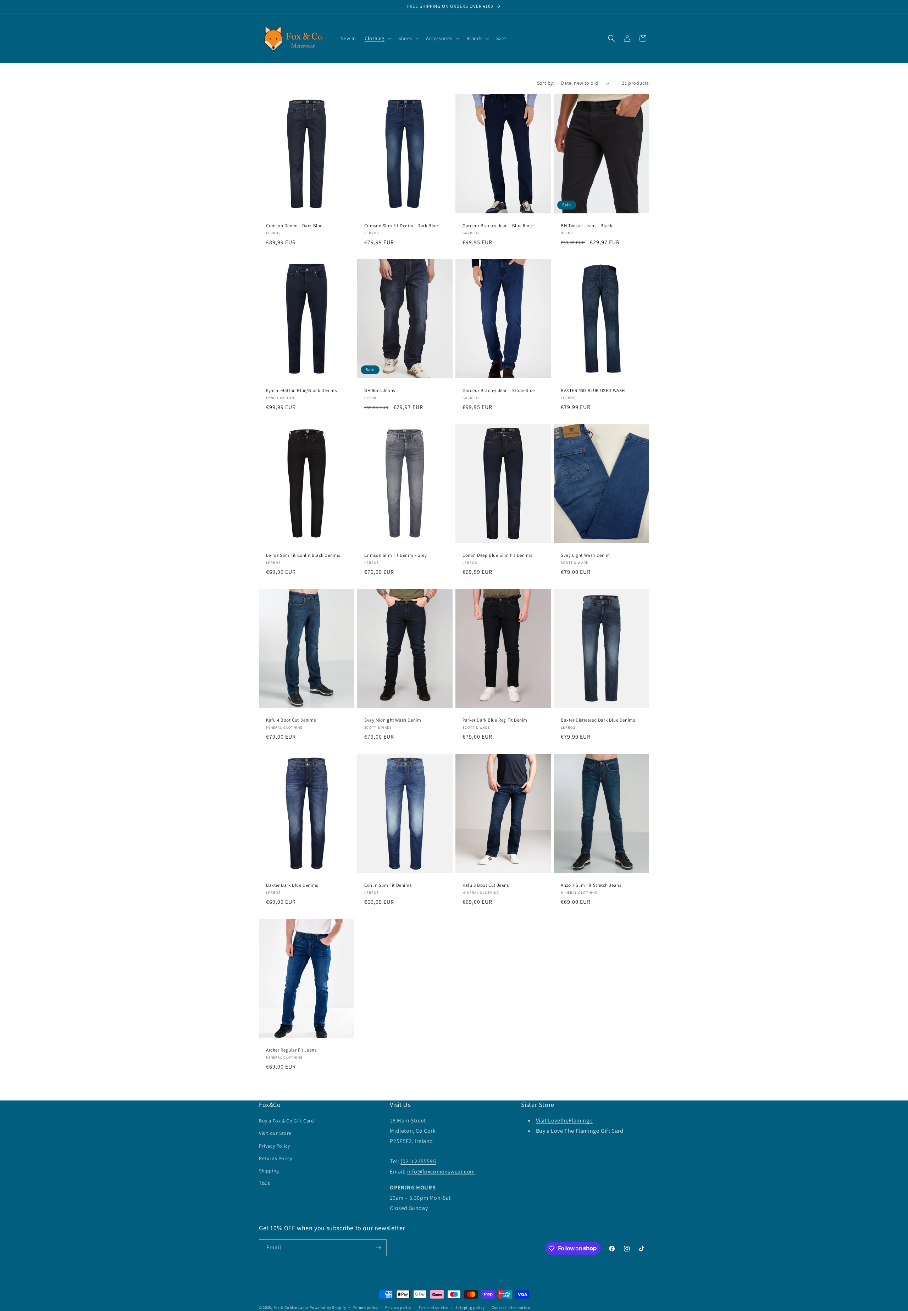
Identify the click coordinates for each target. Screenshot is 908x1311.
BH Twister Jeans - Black (586, 226)
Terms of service (433, 1307)
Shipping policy (470, 1307)
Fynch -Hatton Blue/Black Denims (301, 390)
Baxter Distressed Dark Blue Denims (598, 720)
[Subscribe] (378, 1247)
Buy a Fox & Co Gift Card (286, 1120)
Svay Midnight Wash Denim (392, 720)
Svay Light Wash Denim (585, 556)
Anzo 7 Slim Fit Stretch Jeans (591, 885)
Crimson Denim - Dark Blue (294, 226)
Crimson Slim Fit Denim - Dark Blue (401, 226)
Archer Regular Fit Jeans (291, 1050)
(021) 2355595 (418, 1161)
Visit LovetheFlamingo (564, 1120)
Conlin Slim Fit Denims (387, 885)
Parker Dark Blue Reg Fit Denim (495, 720)
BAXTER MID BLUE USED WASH (593, 390)
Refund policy (365, 1307)
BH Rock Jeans (379, 390)
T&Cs (264, 1183)
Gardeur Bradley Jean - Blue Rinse (498, 226)
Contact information (511, 1307)
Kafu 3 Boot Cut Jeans (486, 885)
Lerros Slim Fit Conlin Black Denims (303, 556)
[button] (377, 38)
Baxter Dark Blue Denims (292, 885)
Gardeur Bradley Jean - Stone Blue (499, 390)
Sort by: (545, 83)
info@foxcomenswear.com (441, 1171)
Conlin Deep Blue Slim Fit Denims (497, 556)
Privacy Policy (274, 1145)
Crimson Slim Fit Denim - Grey (395, 556)
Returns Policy (275, 1158)
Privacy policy (398, 1307)
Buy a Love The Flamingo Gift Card (580, 1130)
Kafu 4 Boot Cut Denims (291, 720)
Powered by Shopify (328, 1307)
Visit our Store (275, 1133)
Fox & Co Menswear (291, 1307)
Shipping (269, 1170)
